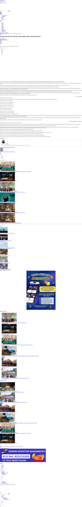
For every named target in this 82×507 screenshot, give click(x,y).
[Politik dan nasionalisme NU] (4, 261)
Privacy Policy (4, 481)
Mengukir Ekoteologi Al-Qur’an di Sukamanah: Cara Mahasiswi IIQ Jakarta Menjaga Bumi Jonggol (13, 402)
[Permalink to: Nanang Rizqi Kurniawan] (2, 38)
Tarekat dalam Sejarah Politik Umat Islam (5, 240)
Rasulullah (3, 472)
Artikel (1, 34)
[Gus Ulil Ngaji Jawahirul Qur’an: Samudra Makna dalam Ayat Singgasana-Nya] (7, 222)
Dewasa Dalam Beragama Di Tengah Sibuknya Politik (7, 233)
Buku (16, 422)
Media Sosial (3, 147)
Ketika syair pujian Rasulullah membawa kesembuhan (7, 247)
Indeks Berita (3, 482)
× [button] (0, 492)
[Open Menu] (1, 13)
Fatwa (2, 468)
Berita (2, 17)
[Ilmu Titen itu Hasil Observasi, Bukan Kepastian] (7, 442)
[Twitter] (2, 50)
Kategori (3, 495)
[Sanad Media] (7, 491)
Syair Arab (13, 147)
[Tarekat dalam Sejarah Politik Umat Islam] (4, 239)
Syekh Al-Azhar (4, 474)
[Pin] (2, 52)
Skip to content (2, 0)
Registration (3, 16)
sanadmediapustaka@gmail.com (4, 448)
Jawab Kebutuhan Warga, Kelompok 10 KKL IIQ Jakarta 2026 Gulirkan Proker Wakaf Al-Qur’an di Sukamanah (15, 171)
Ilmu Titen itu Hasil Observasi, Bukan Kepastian (6, 181)
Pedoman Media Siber (5, 483)
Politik (11, 147)
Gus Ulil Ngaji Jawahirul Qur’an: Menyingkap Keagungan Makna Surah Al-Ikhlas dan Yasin (12, 212)
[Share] (1, 43)
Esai (2, 18)
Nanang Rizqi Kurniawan (3, 39)
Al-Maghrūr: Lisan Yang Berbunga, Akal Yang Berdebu (7, 202)
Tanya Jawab (3, 19)
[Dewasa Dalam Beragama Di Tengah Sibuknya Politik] (4, 232)
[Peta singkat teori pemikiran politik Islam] (4, 268)
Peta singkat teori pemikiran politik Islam (5, 269)
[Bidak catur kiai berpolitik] (4, 254)
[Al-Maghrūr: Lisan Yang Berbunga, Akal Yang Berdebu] (7, 201)
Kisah (1, 248)
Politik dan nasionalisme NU (4, 262)
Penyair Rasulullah (7, 147)
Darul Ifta (3, 471)
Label (2, 496)
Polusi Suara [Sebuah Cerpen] (4, 412)
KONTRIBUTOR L (4, 15)
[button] (9, 11)
